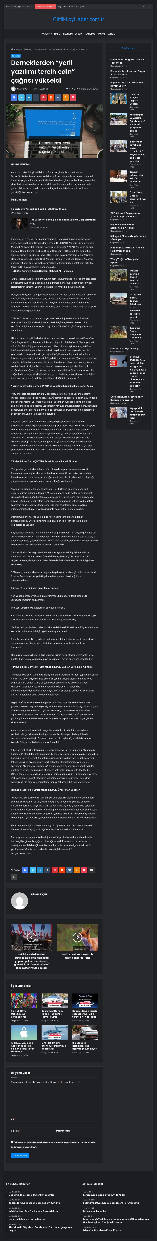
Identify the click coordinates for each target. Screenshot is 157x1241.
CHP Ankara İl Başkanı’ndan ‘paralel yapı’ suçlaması (125, 215)
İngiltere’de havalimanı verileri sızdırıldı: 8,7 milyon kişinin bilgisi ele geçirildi (137, 151)
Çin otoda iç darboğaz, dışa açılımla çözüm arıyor (84, 1045)
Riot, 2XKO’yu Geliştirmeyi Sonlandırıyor (18, 1013)
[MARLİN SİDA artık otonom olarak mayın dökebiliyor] (55, 1032)
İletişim (111, 34)
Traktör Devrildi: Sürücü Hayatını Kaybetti (134, 277)
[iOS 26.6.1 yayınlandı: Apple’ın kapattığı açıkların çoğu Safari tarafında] (24, 1032)
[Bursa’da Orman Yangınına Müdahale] (118, 332)
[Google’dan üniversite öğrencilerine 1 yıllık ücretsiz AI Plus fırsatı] (85, 1000)
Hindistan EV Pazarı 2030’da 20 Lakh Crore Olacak (39, 209)
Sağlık (78, 34)
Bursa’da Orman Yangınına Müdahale (135, 332)
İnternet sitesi (63, 1131)
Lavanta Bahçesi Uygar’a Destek (134, 99)
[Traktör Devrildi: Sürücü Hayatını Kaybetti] (118, 275)
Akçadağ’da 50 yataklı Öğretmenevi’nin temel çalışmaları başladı (137, 122)
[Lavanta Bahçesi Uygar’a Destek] (118, 98)
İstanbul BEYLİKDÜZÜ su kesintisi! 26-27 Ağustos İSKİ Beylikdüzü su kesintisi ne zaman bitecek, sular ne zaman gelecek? (138, 371)
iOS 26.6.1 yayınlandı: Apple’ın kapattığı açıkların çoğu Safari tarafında (22, 1047)
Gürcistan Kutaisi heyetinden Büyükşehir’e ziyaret (126, 398)
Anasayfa (47, 34)
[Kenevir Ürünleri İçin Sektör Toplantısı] (118, 176)
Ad (13, 1119)
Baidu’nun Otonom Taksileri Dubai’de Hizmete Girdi (52, 1013)
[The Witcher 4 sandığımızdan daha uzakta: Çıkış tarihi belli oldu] (19, 223)
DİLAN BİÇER (22, 89)
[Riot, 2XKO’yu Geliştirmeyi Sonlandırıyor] (24, 1000)
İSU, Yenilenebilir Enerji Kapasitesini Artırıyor (122, 226)
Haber (57, 34)
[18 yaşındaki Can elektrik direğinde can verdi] (118, 412)
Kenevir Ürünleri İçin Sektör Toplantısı (136, 176)
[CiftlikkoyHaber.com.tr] (78, 19)
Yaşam (101, 34)
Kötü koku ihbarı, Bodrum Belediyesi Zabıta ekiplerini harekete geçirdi (135, 306)
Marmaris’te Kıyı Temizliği (124, 348)
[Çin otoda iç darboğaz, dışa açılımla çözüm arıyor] (85, 1032)
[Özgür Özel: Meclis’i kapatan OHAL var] (118, 197)
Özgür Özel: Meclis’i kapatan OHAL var (138, 197)
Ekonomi (68, 34)
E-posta (15, 1131)
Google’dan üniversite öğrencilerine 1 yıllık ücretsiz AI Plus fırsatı (84, 1013)
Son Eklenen (128, 48)
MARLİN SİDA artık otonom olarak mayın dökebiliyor (54, 1045)
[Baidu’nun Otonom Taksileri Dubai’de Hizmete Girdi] (55, 1000)
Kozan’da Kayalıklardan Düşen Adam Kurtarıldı (127, 73)
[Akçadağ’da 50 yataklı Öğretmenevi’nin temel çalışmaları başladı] (118, 119)
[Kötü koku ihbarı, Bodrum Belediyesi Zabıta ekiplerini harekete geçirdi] (118, 298)
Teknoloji (90, 34)
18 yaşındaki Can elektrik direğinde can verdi (137, 413)
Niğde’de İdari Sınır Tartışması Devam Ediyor (78, 6)
